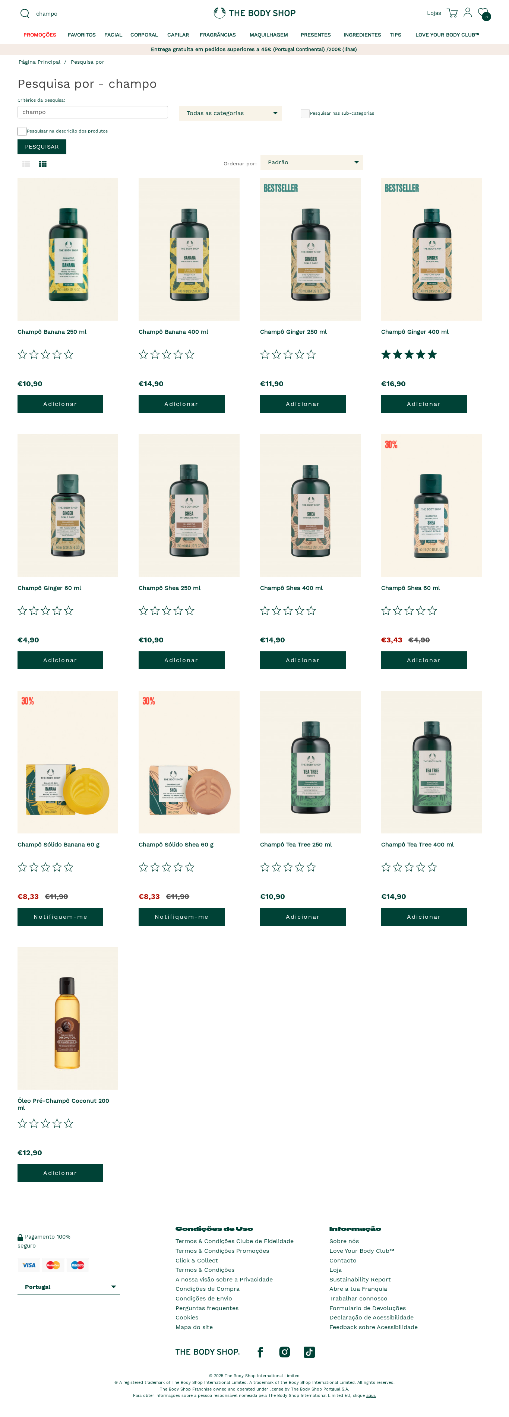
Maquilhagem (269, 35)
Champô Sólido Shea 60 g (176, 844)
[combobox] (73, 13)
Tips (395, 35)
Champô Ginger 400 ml (415, 331)
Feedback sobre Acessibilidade (373, 1327)
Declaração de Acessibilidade (371, 1317)
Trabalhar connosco (358, 1298)
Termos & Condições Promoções (222, 1250)
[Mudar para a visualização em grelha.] (42, 164)
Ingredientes (362, 35)
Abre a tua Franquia (358, 1288)
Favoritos (82, 35)
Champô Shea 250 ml (169, 587)
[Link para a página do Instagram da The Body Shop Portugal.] (284, 1351)
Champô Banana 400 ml (173, 331)
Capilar (178, 35)
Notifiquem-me (61, 916)
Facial (113, 35)
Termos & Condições (205, 1269)
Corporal (144, 35)
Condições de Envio (204, 1298)
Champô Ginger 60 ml (49, 587)
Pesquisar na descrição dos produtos (67, 131)
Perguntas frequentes (207, 1308)
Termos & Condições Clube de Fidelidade (235, 1241)
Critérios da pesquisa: (41, 100)
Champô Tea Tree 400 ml (417, 844)
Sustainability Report (360, 1279)
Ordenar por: (240, 163)
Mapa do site (194, 1327)
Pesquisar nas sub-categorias (342, 113)
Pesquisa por (87, 62)
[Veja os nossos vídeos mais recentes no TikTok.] (309, 1351)
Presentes (316, 35)
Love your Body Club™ (447, 35)
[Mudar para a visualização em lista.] (26, 164)
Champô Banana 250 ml (52, 331)
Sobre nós (344, 1241)
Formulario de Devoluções (367, 1308)
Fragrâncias (218, 35)
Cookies (187, 1317)
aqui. (371, 1395)
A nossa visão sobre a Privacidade (224, 1279)
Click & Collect (197, 1260)
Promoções (39, 35)
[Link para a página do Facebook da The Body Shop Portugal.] (260, 1351)
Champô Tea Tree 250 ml (296, 844)
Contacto (343, 1260)
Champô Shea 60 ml (410, 587)
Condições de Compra (208, 1288)
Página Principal (39, 62)
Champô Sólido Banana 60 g (58, 844)
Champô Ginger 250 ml (293, 331)
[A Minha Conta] (468, 15)
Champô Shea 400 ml (291, 587)
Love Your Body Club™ (361, 1250)
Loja (335, 1269)
